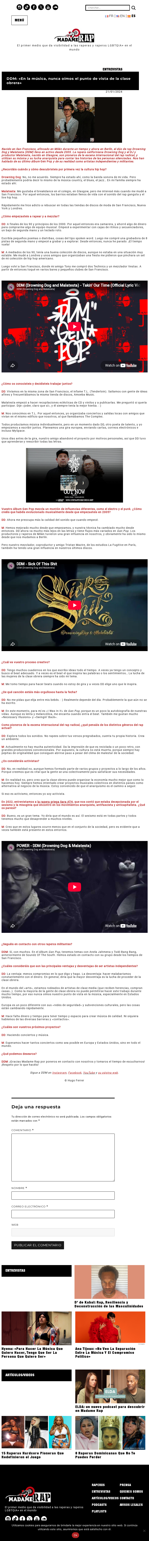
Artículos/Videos (19, 1375)
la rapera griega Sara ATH (55, 801)
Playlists (99, 1511)
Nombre (19, 1188)
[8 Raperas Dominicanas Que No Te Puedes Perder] (110, 1432)
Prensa (125, 1485)
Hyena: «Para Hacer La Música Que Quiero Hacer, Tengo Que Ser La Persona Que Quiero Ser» (32, 1353)
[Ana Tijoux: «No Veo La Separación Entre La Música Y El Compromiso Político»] (110, 1328)
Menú (19, 20)
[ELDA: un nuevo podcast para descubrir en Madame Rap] (110, 1386)
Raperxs (98, 1485)
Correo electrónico (29, 1206)
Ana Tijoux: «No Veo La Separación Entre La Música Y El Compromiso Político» (105, 1353)
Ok (75, 1535)
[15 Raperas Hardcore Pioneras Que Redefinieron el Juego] (37, 1432)
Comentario (22, 1130)
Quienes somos (131, 1492)
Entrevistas (112, 69)
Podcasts (99, 1505)
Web (14, 1224)
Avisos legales (131, 1505)
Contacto (127, 1498)
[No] (144, 1531)
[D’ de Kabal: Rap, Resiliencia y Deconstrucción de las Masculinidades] (109, 1281)
